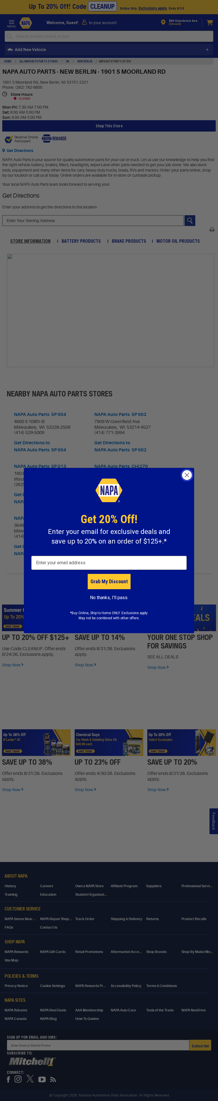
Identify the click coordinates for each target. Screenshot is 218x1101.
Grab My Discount (109, 581)
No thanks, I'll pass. (109, 597)
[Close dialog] (187, 475)
